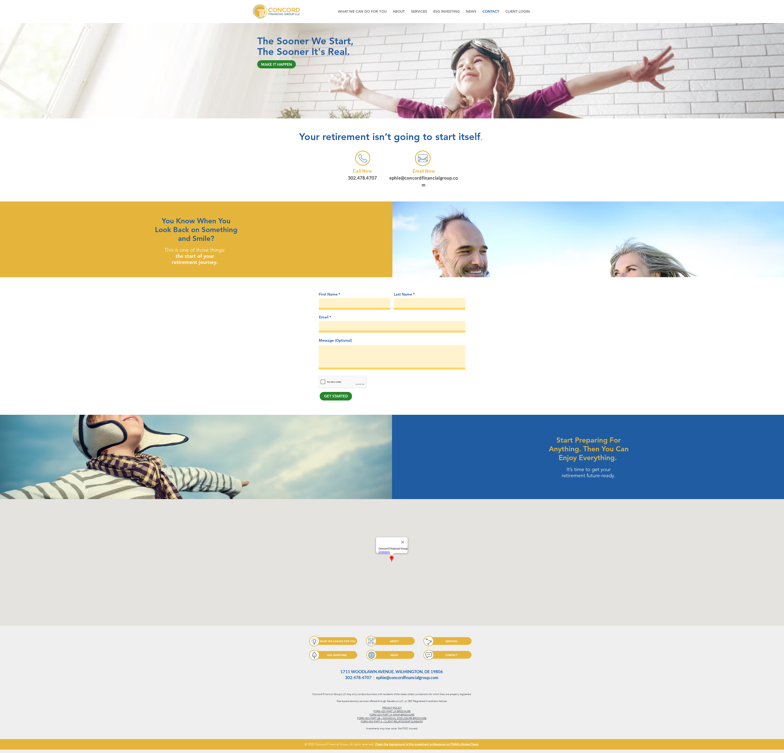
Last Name (403, 294)
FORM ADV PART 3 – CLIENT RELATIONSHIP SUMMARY (392, 721)
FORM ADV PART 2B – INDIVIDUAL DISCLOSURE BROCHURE (392, 718)
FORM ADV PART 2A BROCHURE (392, 711)
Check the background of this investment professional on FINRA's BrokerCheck (426, 744)
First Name (328, 294)
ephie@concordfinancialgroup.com (407, 677)
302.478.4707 (362, 178)
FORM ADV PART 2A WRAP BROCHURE (392, 714)
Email (324, 317)
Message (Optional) (335, 340)
